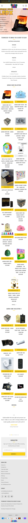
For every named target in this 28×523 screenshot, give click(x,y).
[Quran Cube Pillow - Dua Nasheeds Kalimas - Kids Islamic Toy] (21, 94)
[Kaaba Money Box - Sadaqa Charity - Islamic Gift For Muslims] (21, 202)
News (2, 480)
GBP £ (16, 515)
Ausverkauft (21, 155)
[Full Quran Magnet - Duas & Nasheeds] (7, 202)
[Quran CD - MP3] (7, 343)
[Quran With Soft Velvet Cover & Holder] (7, 386)
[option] (14, 21)
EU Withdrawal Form (6, 484)
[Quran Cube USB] (21, 343)
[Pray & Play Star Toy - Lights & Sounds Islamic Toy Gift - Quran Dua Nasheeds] (7, 148)
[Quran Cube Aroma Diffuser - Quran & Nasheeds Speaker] (7, 229)
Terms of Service (4, 482)
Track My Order (4, 469)
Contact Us (3, 467)
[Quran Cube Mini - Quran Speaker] (7, 121)
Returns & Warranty (5, 473)
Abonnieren (13, 454)
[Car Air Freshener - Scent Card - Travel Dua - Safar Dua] (21, 318)
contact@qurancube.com (6, 491)
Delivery (3, 475)
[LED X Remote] (21, 364)
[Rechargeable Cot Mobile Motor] (7, 364)
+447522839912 (5, 493)
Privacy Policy (4, 478)
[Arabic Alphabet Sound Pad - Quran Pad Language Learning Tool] (21, 175)
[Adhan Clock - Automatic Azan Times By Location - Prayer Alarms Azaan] (21, 121)
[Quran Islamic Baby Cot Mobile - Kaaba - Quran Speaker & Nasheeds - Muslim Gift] (14, 283)
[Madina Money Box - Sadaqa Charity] (7, 252)
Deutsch (10, 515)
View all (13, 304)
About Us (3, 465)
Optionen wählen (7, 102)
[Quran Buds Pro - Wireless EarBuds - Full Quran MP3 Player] (21, 148)
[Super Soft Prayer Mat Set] (7, 177)
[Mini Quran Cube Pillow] (21, 228)
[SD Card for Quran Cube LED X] (21, 386)
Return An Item (4, 471)
